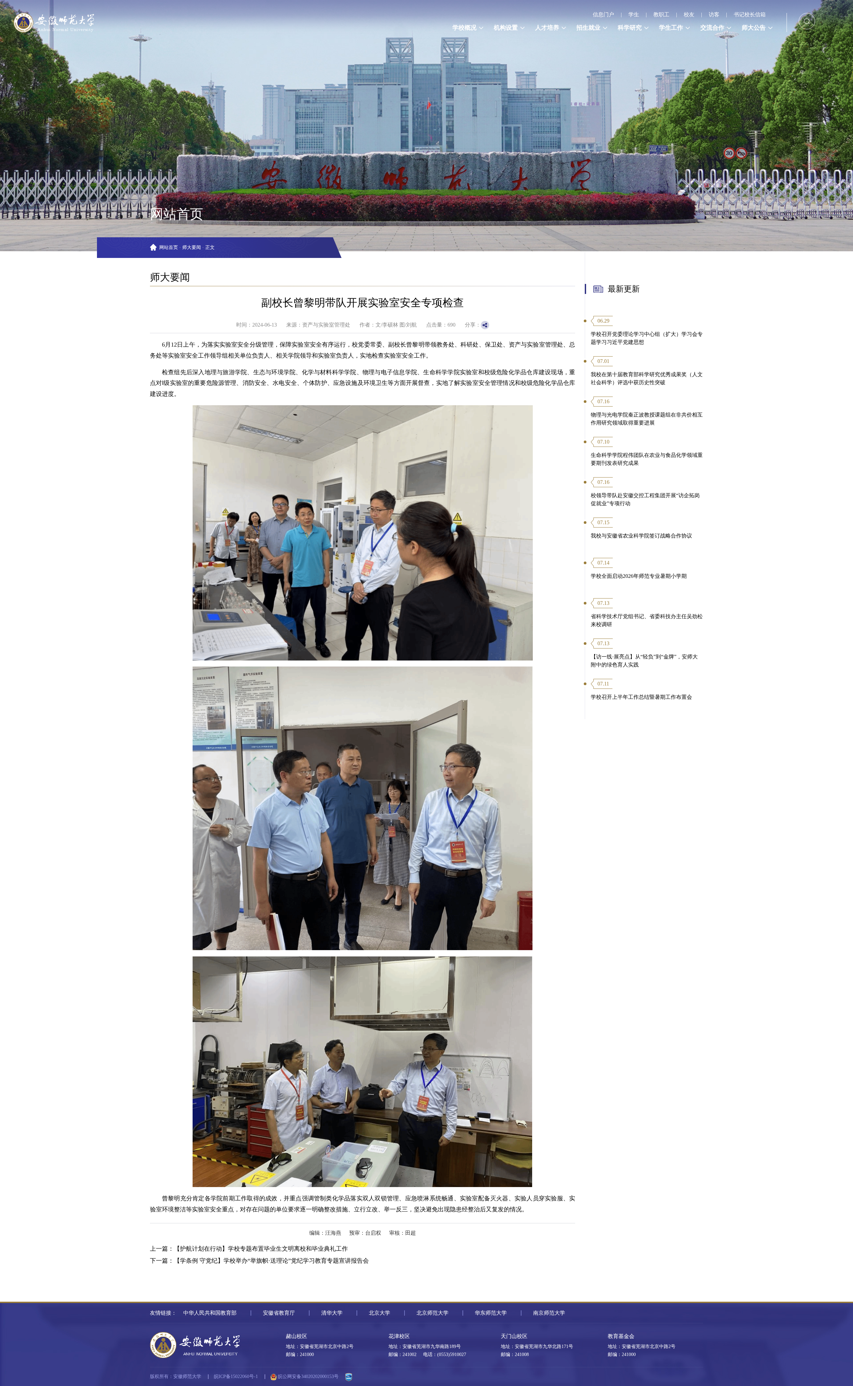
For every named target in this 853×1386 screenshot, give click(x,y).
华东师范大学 (491, 1313)
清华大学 (332, 1313)
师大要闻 (191, 247)
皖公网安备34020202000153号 (308, 1376)
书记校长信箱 (750, 14)
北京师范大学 (432, 1313)
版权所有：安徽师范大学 (175, 1376)
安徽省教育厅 (279, 1313)
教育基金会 (621, 1336)
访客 (714, 14)
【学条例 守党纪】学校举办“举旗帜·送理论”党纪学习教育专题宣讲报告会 (271, 1260)
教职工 (661, 14)
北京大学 (379, 1313)
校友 (689, 14)
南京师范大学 (549, 1313)
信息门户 (603, 14)
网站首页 (168, 247)
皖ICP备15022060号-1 (236, 1376)
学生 (633, 14)
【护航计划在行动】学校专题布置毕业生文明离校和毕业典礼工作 (261, 1248)
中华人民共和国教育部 (210, 1313)
